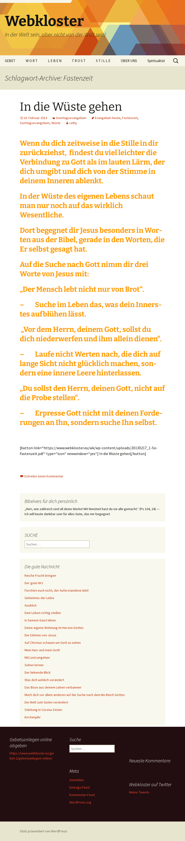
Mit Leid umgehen (37, 657)
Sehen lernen (34, 665)
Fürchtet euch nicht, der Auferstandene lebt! (57, 590)
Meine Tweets (139, 792)
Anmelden (76, 780)
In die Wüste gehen (71, 107)
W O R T (32, 60)
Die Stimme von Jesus (40, 635)
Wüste (55, 123)
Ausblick (31, 605)
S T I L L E (103, 60)
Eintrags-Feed (79, 787)
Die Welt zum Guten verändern (46, 702)
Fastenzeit (130, 118)
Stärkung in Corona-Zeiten (43, 710)
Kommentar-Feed (82, 795)
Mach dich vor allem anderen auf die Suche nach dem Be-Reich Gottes (75, 695)
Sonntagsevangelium (71, 118)
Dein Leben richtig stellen (43, 613)
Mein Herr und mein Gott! (42, 650)
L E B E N (54, 60)
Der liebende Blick (38, 672)
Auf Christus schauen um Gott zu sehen (53, 642)
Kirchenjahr (33, 717)
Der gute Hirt (34, 583)
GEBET (10, 60)
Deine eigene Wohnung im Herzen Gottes (54, 628)
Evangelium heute (107, 118)
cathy (73, 123)
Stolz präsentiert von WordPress (43, 831)
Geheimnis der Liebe (39, 598)
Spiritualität (156, 60)
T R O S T (79, 60)
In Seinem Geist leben (40, 620)
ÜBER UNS (129, 60)
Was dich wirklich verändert (44, 680)
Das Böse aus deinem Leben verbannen (53, 687)
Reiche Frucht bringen (40, 575)
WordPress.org (80, 802)
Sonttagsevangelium (35, 123)
